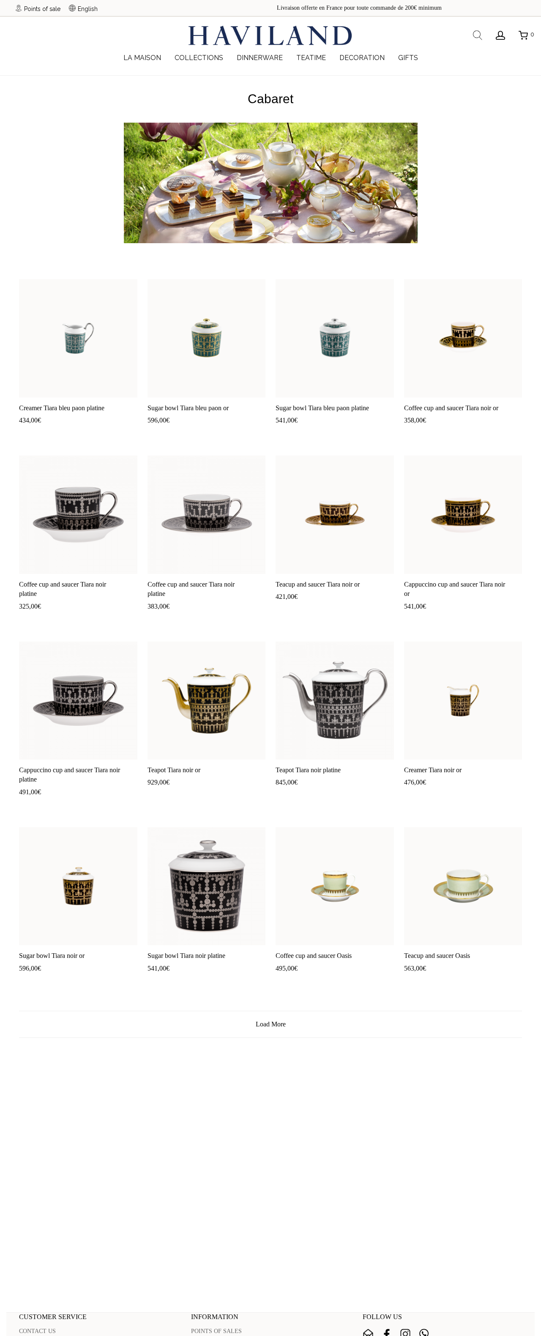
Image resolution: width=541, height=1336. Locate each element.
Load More (271, 1024)
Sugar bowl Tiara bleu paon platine (322, 407)
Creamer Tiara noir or (433, 770)
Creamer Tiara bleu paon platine (61, 407)
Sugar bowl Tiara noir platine (186, 955)
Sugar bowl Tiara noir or (52, 955)
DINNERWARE (260, 58)
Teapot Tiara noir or (174, 770)
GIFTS (408, 58)
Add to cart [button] (28, 433)
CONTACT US (37, 1331)
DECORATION (362, 58)
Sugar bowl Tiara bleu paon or (188, 407)
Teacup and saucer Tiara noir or (318, 584)
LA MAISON (142, 58)
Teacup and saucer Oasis (437, 955)
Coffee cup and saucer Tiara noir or (451, 407)
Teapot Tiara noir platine (308, 770)
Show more (62, 433)
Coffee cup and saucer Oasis (314, 955)
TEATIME (311, 58)
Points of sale (42, 8)
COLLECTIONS (199, 58)
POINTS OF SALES (216, 1331)
